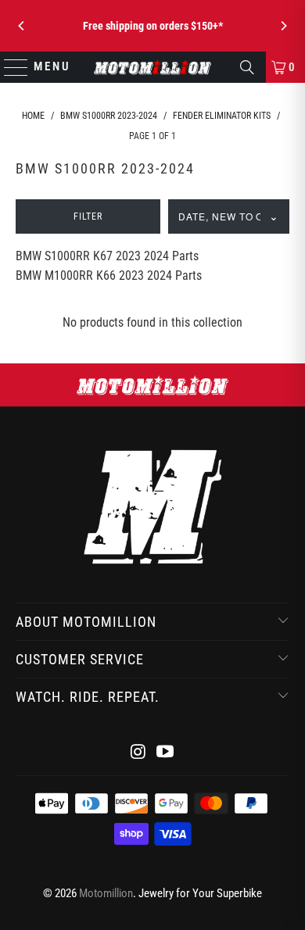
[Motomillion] (153, 67)
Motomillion (106, 893)
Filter (88, 216)
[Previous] (21, 26)
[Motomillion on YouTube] (166, 753)
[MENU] (9, 67)
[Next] (283, 26)
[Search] (247, 67)
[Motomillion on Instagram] (138, 753)
